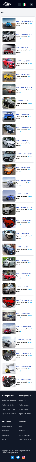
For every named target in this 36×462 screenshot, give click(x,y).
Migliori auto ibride (8, 405)
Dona (20, 426)
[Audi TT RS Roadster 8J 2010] (9, 222)
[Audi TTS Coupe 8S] (9, 49)
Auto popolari (6, 435)
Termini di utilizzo (24, 435)
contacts (15, 452)
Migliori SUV (22, 400)
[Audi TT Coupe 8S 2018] (9, 328)
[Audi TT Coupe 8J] (9, 249)
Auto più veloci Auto (8, 409)
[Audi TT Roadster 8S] (9, 116)
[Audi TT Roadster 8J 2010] (9, 36)
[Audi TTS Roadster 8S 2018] (9, 182)
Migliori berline (23, 409)
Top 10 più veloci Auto (9, 414)
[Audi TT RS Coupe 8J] (9, 235)
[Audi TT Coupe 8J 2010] (9, 355)
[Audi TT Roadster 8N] (9, 262)
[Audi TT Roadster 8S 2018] (9, 156)
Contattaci (22, 431)
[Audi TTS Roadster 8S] (9, 76)
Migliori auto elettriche (9, 400)
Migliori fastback (24, 405)
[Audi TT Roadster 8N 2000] (9, 129)
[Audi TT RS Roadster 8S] (9, 368)
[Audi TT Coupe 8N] (9, 288)
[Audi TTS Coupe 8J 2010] (9, 209)
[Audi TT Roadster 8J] (9, 142)
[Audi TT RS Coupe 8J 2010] (9, 302)
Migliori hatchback (25, 414)
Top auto (4, 439)
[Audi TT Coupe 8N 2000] (9, 63)
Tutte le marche (7, 426)
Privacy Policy (6, 452)
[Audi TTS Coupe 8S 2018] (9, 89)
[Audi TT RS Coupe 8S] (9, 315)
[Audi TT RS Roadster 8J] (9, 275)
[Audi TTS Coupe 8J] (9, 103)
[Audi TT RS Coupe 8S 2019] (9, 23)
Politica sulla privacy (25, 439)
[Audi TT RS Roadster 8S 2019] (9, 342)
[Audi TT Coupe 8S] (9, 196)
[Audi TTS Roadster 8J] (9, 169)
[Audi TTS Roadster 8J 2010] (9, 381)
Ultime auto (5, 431)
